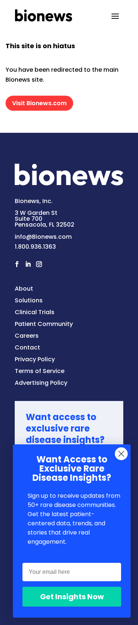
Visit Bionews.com (39, 103)
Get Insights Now (72, 597)
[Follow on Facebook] (17, 264)
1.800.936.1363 (35, 246)
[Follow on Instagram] (39, 264)
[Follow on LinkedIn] (28, 264)
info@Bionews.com (43, 236)
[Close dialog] (121, 453)
